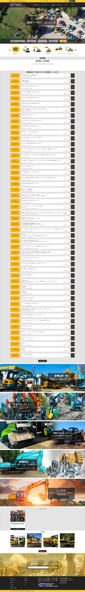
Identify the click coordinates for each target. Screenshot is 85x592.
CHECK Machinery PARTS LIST (23, 468)
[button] (9, 50)
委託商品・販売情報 (13, 588)
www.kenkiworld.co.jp (63, 583)
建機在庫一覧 (36, 4)
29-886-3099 (13, 1)
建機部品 (53, 4)
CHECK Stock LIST (61, 382)
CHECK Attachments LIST (23, 411)
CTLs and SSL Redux (16, 545)
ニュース (25, 582)
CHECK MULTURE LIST (61, 438)
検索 (64, 41)
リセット (71, 41)
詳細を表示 (42, 551)
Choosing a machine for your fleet (51, 544)
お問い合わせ (26, 580)
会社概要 (25, 578)
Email (73, 75)
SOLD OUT (12, 586)
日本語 (72, 4)
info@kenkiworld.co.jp (22, 1)
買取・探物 (59, 4)
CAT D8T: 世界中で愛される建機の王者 (34, 544)
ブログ (25, 584)
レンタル (65, 4)
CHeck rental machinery (61, 497)
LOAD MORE (42, 361)
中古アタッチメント (45, 4)
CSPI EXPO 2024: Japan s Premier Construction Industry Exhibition (17, 524)
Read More (66, 76)
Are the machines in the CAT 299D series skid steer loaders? (67, 544)
